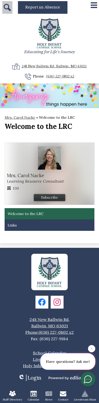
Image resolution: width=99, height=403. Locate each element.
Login (34, 378)
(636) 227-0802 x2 (60, 76)
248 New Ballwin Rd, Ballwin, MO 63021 (54, 66)
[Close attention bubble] (91, 348)
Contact (63, 399)
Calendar (33, 399)
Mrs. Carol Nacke (20, 117)
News (48, 399)
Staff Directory (12, 399)
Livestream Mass (85, 399)
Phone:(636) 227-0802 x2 (49, 332)
